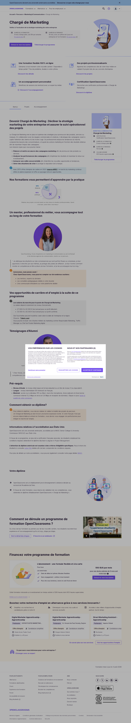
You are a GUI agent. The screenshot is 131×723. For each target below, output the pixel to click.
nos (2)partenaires (76, 351)
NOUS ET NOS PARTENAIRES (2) (81, 348)
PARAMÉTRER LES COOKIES (68, 370)
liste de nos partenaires (80, 359)
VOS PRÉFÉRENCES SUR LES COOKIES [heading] (45, 348)
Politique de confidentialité (33, 377)
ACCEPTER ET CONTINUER (92, 370)
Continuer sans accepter (36, 370)
